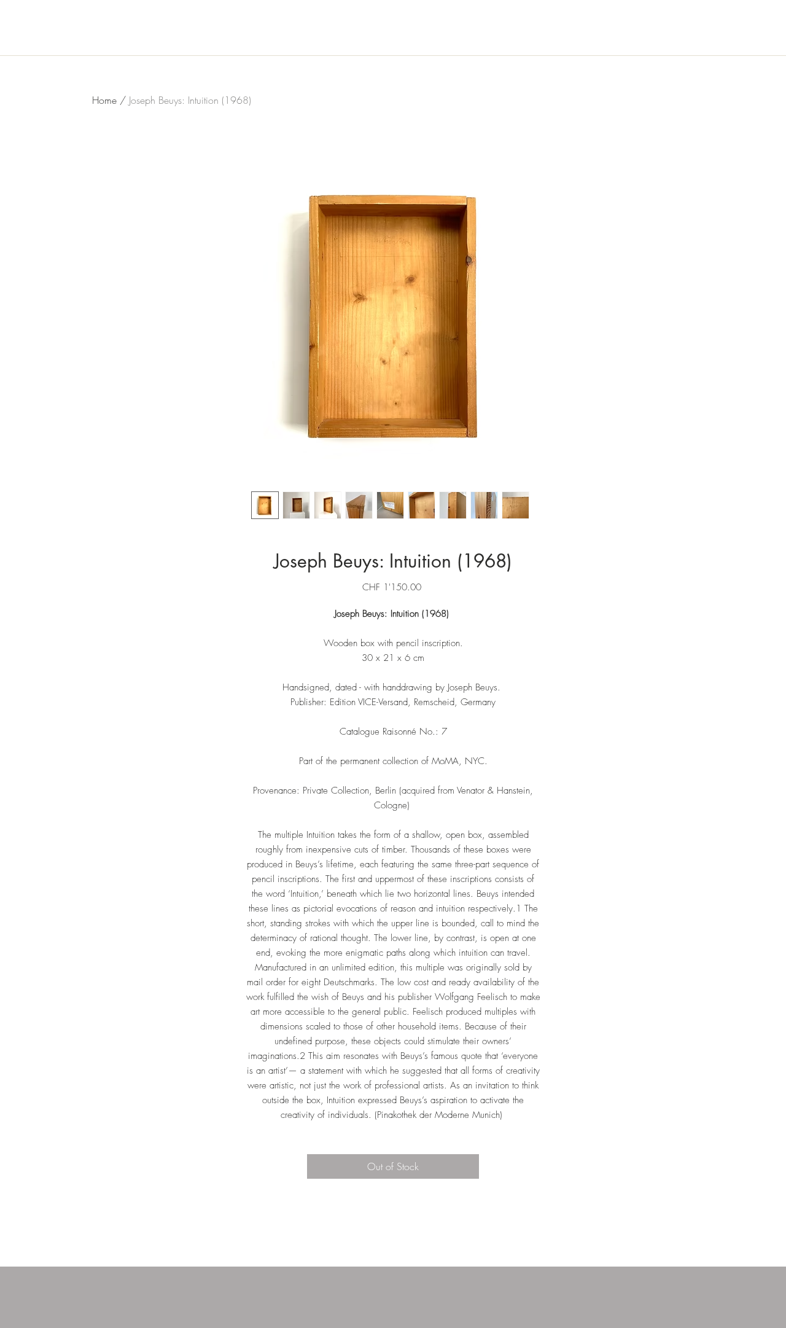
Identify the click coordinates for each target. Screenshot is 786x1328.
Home (104, 100)
